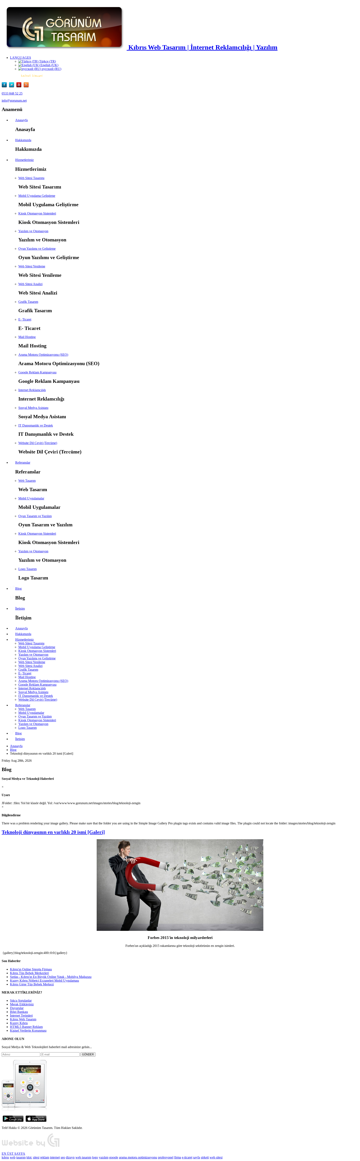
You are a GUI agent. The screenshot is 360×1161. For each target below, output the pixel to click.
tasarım (21, 1157)
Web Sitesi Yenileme (31, 266)
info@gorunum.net (14, 100)
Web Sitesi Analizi (30, 284)
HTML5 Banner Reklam (26, 1027)
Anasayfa (16, 746)
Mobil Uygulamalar (31, 498)
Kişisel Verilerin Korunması (28, 1030)
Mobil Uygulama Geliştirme (36, 195)
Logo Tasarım (27, 569)
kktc (29, 1157)
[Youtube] (20, 86)
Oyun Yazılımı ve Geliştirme (37, 248)
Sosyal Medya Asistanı (33, 407)
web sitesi (216, 1157)
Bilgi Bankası (19, 1012)
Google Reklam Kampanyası (37, 372)
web (12, 1157)
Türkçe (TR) (47, 61)
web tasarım (83, 1157)
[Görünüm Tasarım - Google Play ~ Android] (13, 1120)
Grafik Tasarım (28, 301)
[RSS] (26, 86)
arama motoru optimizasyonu (138, 1157)
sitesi (36, 1157)
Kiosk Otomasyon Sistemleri (37, 213)
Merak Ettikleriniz (22, 1004)
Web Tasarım (27, 480)
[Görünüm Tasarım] (31, 1146)
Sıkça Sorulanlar (21, 1000)
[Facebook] (5, 86)
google (113, 1157)
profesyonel (165, 1157)
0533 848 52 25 (12, 93)
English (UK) (49, 65)
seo (63, 1157)
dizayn (70, 1157)
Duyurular (17, 1008)
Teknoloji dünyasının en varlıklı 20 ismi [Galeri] (53, 832)
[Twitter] (12, 86)
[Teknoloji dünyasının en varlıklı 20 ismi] (180, 929)
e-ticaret (187, 1157)
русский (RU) (51, 69)
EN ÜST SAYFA (13, 1153)
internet (55, 1157)
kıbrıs (5, 1157)
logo (95, 1157)
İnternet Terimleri (21, 1015)
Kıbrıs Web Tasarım (23, 1019)
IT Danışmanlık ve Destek (35, 425)
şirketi (205, 1157)
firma (177, 1157)
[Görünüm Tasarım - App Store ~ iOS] (36, 1120)
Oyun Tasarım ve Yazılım (35, 516)
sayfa (196, 1157)
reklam (44, 1157)
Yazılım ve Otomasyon (33, 231)
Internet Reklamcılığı (32, 390)
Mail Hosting (27, 337)
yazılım (103, 1157)
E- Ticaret (24, 319)
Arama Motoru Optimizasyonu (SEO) (43, 354)
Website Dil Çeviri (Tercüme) (37, 443)
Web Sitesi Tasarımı (31, 178)
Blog (13, 750)
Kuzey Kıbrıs (19, 1023)
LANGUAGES (20, 57)
